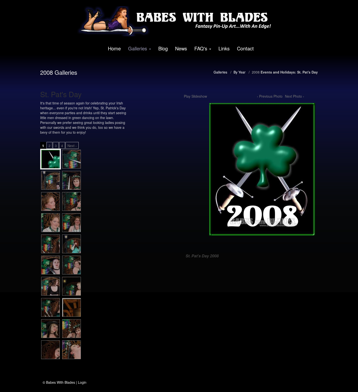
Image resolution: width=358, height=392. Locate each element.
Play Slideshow (195, 96)
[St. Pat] (50, 159)
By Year (239, 72)
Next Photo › (294, 96)
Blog (163, 48)
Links (224, 48)
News (181, 48)
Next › (72, 145)
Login (82, 382)
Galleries (137, 48)
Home (114, 48)
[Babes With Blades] (177, 21)
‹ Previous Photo (270, 96)
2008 (256, 72)
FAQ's (200, 48)
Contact (245, 48)
